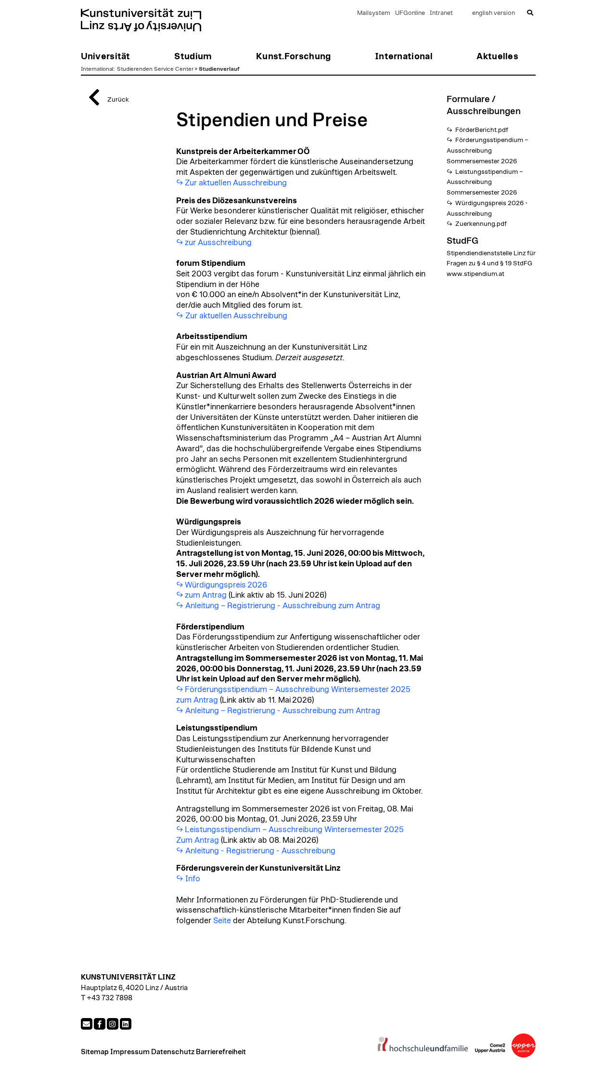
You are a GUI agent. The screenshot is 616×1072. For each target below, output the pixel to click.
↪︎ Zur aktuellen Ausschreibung (231, 316)
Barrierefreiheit (221, 1052)
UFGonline (410, 13)
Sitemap (95, 1052)
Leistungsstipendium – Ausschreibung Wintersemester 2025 (295, 830)
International (97, 69)
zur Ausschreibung (218, 243)
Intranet (441, 13)
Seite (222, 921)
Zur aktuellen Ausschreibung (236, 183)
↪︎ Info (188, 879)
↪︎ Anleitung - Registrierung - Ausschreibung (255, 851)
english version (493, 13)
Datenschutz (172, 1052)
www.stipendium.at (475, 274)
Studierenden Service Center (155, 69)
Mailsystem (373, 13)
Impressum (130, 1052)
